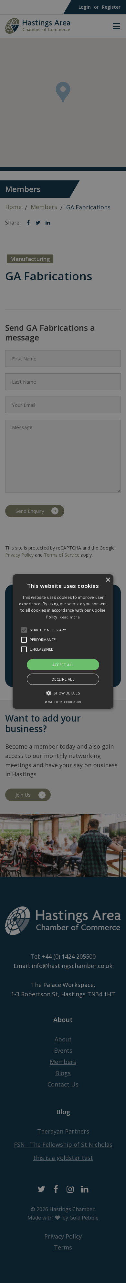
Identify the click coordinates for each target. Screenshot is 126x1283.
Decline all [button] (63, 679)
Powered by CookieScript (63, 702)
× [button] (107, 580)
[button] (23, 630)
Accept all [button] (63, 664)
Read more (69, 617)
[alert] (63, 641)
